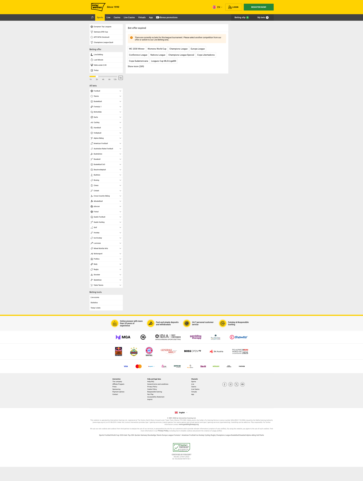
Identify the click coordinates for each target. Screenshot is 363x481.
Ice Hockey (200, 435)
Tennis (159, 435)
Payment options (118, 392)
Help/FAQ (150, 382)
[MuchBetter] (190, 366)
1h (91, 79)
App (192, 394)
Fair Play (150, 394)
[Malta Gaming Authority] (123, 337)
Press (114, 387)
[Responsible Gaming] (143, 337)
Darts (262, 435)
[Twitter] (236, 384)
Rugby (213, 435)
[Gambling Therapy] (196, 337)
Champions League (223, 435)
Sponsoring (116, 389)
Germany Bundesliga (149, 435)
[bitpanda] (177, 366)
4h (103, 79)
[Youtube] (242, 384)
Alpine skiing (251, 435)
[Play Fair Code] (215, 337)
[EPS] (164, 366)
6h (109, 79)
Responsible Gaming (154, 392)
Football (108, 435)
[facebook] (224, 384)
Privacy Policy (152, 387)
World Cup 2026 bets (119, 435)
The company (117, 382)
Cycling (208, 435)
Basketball (235, 435)
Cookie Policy (152, 389)
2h (97, 79)
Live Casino (195, 389)
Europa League (168, 435)
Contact (115, 394)
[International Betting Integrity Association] (168, 337)
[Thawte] (239, 337)
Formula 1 (178, 435)
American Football (189, 435)
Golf (258, 435)
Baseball (242, 435)
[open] (181, 452)
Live (192, 384)
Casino (193, 387)
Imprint (149, 399)
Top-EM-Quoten (134, 435)
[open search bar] (92, 17)
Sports (193, 382)
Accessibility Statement (155, 397)
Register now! (258, 7)
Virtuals (194, 392)
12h (115, 79)
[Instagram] (230, 384)
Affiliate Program (118, 384)
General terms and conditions (157, 384)
